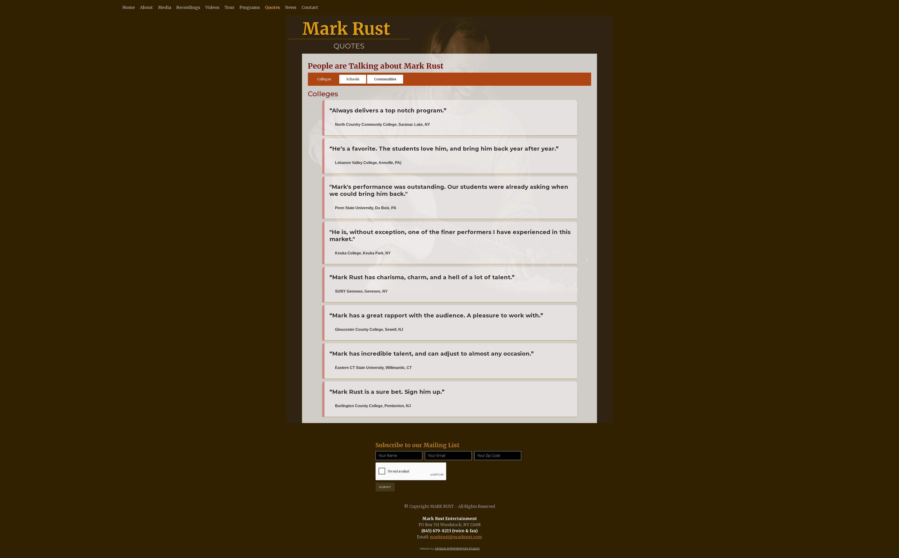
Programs (249, 7)
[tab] (324, 79)
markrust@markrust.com (456, 536)
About (146, 7)
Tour (229, 7)
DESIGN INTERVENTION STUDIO (457, 548)
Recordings (188, 7)
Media (164, 7)
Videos (212, 7)
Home (128, 7)
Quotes (272, 7)
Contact (310, 7)
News (290, 7)
